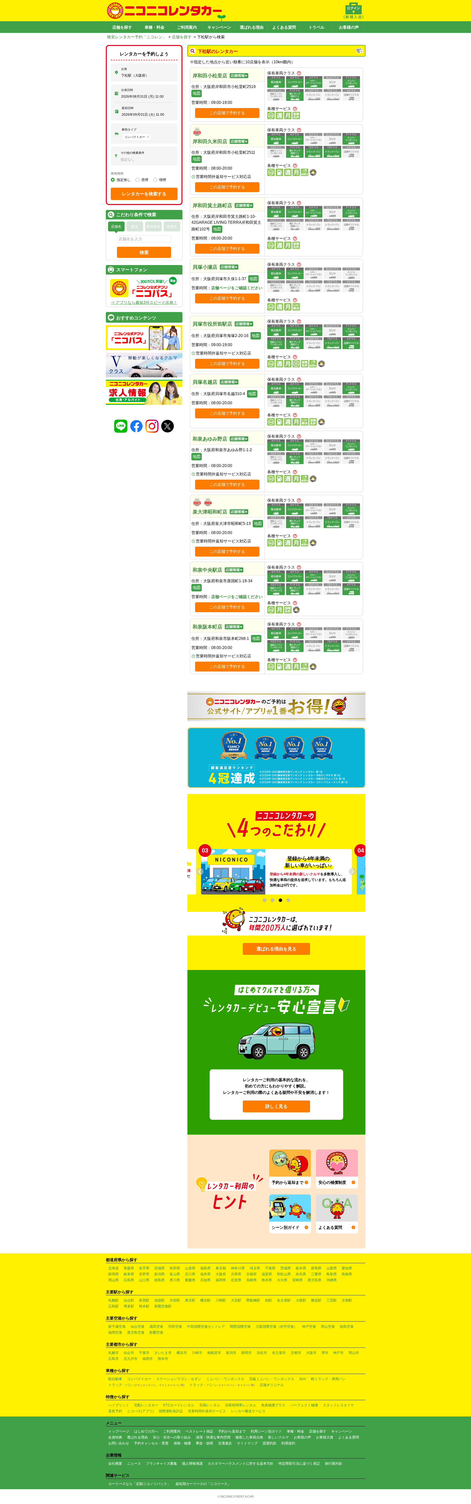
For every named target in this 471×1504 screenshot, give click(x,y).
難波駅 (316, 1300)
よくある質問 (284, 27)
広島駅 (113, 1306)
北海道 (113, 1268)
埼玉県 (255, 1268)
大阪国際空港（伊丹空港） (276, 1326)
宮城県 (159, 1268)
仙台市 (129, 1353)
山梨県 (331, 1268)
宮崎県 (297, 1280)
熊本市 (163, 1359)
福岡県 (221, 1280)
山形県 (190, 1268)
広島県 (129, 1280)
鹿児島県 (314, 1280)
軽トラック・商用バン (328, 1379)
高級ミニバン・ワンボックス (271, 1379)
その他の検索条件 (132, 153)
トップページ (118, 1431)
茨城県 (285, 1268)
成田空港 (156, 1326)
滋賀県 (267, 1274)
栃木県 (301, 1268)
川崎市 (197, 1353)
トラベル (316, 27)
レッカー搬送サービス (248, 1411)
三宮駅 (331, 1300)
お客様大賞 (324, 1437)
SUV (302, 1379)
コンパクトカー (139, 1379)
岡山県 (113, 1280)
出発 (124, 69)
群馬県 (316, 1268)
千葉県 (270, 1268)
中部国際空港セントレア (206, 1326)
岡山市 (354, 1353)
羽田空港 (175, 1326)
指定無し (124, 180)
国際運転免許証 (171, 1411)
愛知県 (347, 1268)
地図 (197, 93)
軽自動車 (115, 1379)
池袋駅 (159, 1300)
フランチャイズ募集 (161, 1463)
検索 (144, 252)
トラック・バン (146, 1385)
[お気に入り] (360, 51)
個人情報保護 (192, 1463)
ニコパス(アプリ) (140, 1411)
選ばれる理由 (252, 27)
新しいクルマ (278, 1437)
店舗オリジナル (272, 1385)
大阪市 (311, 1353)
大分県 (282, 1280)
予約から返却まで (232, 1431)
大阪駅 (301, 1300)
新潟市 (231, 1353)
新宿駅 (144, 1300)
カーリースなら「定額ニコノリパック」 (139, 1484)
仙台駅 (129, 1300)
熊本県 (267, 1280)
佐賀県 (236, 1280)
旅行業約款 (333, 1463)
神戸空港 (309, 1326)
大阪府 (221, 1274)
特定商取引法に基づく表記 (299, 1463)
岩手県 (144, 1268)
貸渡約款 (269, 1443)
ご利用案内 (187, 27)
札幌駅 (113, 1300)
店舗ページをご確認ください (237, 288)
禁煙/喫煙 (117, 173)
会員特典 (115, 1437)
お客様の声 (349, 27)
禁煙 (144, 180)
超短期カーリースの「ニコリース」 (203, 1484)
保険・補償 (182, 1443)
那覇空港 (156, 1332)
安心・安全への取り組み (172, 1437)
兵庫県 (236, 1274)
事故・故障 (204, 1443)
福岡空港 (115, 1332)
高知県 (205, 1280)
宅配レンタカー (146, 1405)
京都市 (296, 1353)
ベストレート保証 (199, 1431)
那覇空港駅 (163, 1306)
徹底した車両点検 (249, 1437)
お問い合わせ (118, 1443)
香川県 (175, 1280)
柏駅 (268, 1300)
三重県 (316, 1274)
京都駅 (347, 1300)
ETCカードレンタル (178, 1405)
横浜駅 (205, 1300)
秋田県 (175, 1268)
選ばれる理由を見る (276, 948)
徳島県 (159, 1280)
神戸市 (338, 1353)
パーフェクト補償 (304, 1405)
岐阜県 (129, 1274)
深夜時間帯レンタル (240, 1405)
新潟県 (159, 1274)
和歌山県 (284, 1274)
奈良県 (301, 1274)
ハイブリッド (118, 1405)
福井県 (205, 1274)
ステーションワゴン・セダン (178, 1379)
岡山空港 (328, 1326)
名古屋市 (279, 1353)
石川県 (190, 1274)
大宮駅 (236, 1300)
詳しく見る (276, 1106)
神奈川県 (238, 1268)
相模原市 (214, 1353)
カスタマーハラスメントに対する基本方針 (240, 1463)
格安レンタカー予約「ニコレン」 (136, 37)
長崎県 (251, 1280)
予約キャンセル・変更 (151, 1443)
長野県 (144, 1274)
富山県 (175, 1274)
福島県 (205, 1268)
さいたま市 (163, 1353)
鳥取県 (331, 1274)
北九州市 (130, 1359)
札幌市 (113, 1353)
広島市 (113, 1359)
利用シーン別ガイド (266, 1431)
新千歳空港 (117, 1326)
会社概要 (115, 1463)
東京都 (221, 1268)
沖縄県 (331, 1280)
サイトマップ (247, 1443)
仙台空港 (137, 1326)
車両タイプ (129, 129)
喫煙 (162, 180)
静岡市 (246, 1353)
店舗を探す (122, 27)
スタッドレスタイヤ (338, 1405)
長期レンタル (209, 1405)
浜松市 (262, 1353)
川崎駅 (221, 1300)
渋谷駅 (175, 1300)
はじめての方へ (146, 1431)
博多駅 (129, 1306)
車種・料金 (154, 27)
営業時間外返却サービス (207, 1411)
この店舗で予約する (227, 113)
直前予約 (115, 1411)
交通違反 (225, 1443)
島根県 (347, 1274)
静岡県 (113, 1274)
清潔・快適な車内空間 (213, 1437)
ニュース (134, 1463)
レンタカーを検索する (144, 193)
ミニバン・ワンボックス (225, 1379)
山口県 (144, 1280)
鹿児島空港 (135, 1332)
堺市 (324, 1353)
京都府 (251, 1274)
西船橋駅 (253, 1300)
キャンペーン (219, 27)
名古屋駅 (284, 1300)
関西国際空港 (240, 1326)
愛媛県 (190, 1280)
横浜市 (182, 1353)
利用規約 (288, 1443)
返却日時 (128, 108)
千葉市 (144, 1353)
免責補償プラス (273, 1405)
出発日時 (127, 90)
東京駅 (190, 1300)
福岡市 (147, 1359)
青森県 (129, 1268)
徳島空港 (347, 1326)
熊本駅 (144, 1306)
